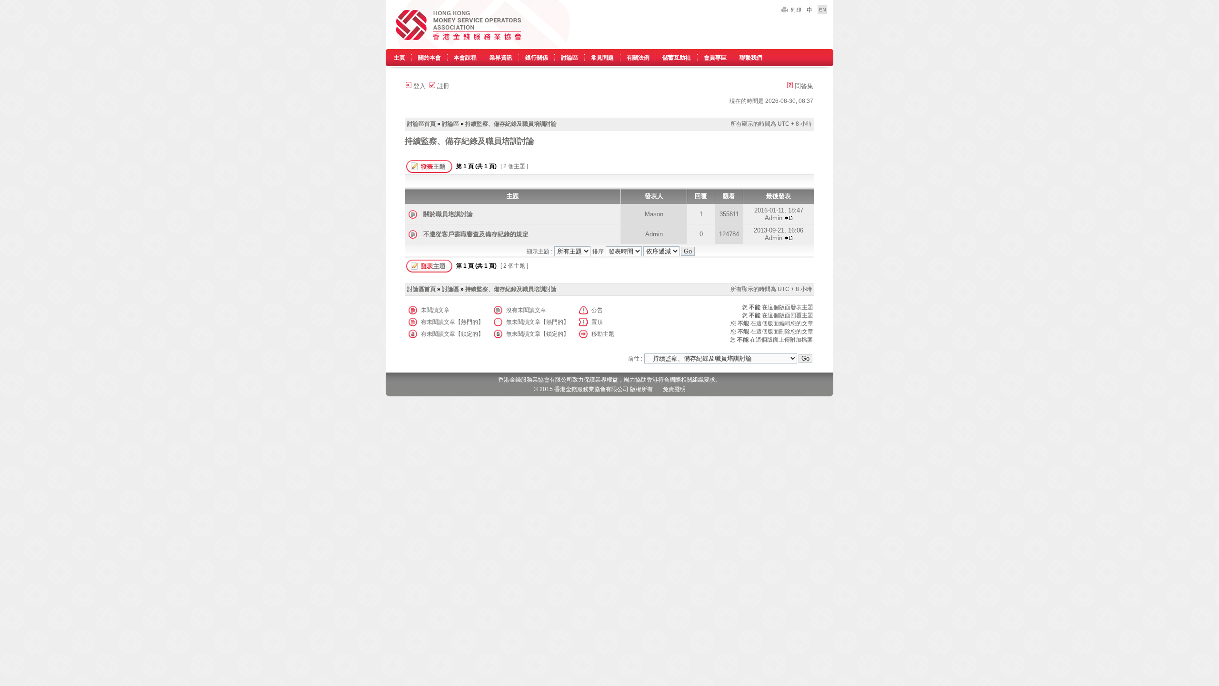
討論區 (569, 57)
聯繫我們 (750, 57)
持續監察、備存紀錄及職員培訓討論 (511, 124)
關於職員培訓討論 (448, 214)
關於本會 (429, 57)
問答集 (803, 86)
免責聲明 (674, 389)
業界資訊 (501, 57)
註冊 (442, 86)
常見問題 (602, 57)
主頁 (399, 57)
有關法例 (638, 57)
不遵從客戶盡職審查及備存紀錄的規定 (476, 234)
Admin (773, 218)
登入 (418, 86)
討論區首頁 (421, 124)
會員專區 (715, 57)
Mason (654, 214)
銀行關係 (536, 57)
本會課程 (465, 57)
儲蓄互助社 (676, 57)
